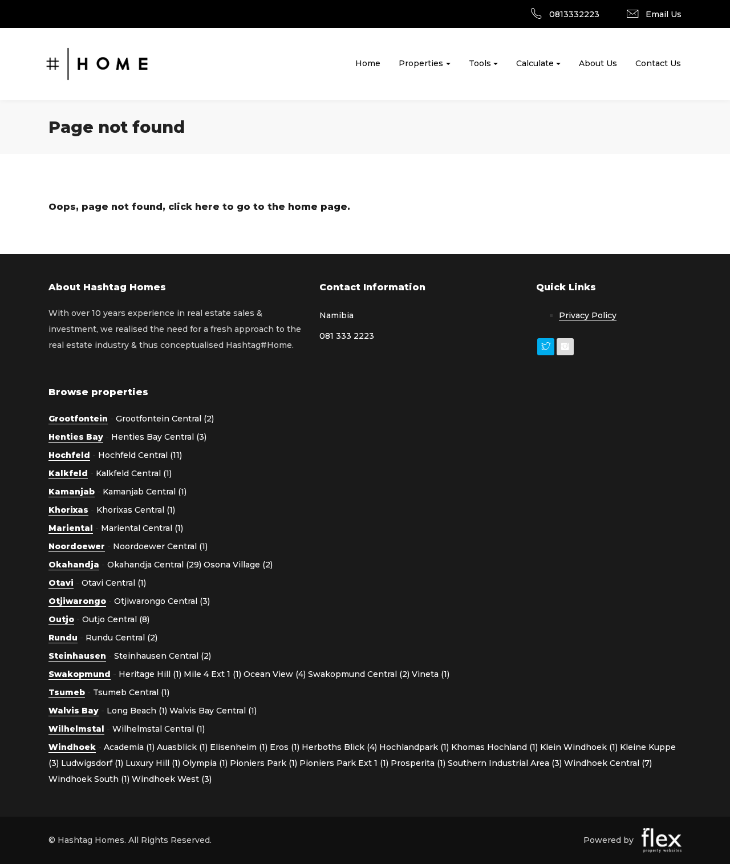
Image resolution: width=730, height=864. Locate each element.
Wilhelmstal (76, 729)
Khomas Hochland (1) (494, 747)
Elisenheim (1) (238, 747)
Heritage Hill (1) (150, 674)
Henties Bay (75, 437)
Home (367, 63)
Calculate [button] (535, 63)
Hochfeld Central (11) (140, 455)
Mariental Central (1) (142, 528)
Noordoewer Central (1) (160, 546)
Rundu (63, 637)
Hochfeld (69, 455)
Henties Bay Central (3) (158, 437)
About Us (598, 63)
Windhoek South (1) (88, 779)
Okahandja (73, 564)
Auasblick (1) (182, 747)
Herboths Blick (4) (339, 747)
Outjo (61, 619)
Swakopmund (79, 674)
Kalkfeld (68, 473)
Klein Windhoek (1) (579, 747)
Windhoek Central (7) (608, 763)
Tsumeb (66, 692)
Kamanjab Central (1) (144, 491)
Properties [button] (421, 63)
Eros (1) (284, 747)
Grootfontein (78, 418)
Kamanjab (71, 491)
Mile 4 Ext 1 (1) (212, 674)
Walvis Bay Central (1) (213, 710)
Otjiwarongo (77, 601)
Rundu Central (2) (121, 637)
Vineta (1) (430, 674)
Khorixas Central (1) (135, 510)
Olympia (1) (205, 763)
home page (317, 206)
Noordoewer (76, 546)
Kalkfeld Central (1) (134, 473)
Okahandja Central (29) (154, 564)
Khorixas (68, 510)
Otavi (61, 583)
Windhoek (72, 747)
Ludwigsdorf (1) (92, 763)
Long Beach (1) (137, 710)
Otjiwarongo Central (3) (162, 601)
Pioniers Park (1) (263, 763)
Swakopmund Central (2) (358, 674)
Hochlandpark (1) (414, 747)
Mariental (70, 528)
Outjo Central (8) (115, 619)
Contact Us (658, 63)
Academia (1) (129, 747)
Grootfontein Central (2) (165, 418)
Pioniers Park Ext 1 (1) (343, 763)
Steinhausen (77, 656)
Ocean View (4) (275, 674)
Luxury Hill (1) (152, 763)
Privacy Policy (588, 315)
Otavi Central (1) (114, 583)
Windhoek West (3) (172, 779)
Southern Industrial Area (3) (505, 763)
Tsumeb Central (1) (131, 692)
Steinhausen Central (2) (162, 656)
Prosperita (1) (418, 763)
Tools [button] (480, 63)
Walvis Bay (73, 710)
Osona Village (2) (238, 564)
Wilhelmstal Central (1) (158, 729)
